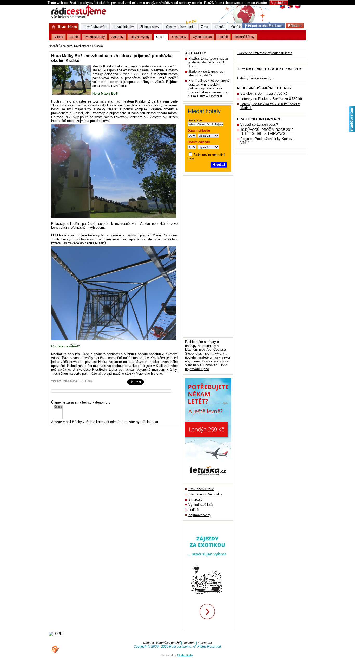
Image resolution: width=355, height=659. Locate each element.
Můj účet (236, 27)
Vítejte (58, 37)
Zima (204, 27)
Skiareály (195, 499)
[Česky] (282, 8)
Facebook (205, 643)
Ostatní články (244, 37)
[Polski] (297, 8)
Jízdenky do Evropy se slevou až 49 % (205, 73)
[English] (290, 8)
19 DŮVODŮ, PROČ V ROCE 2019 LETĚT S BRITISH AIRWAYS (266, 132)
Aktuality (117, 37)
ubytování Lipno (197, 369)
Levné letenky (124, 27)
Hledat (218, 164)
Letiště (193, 510)
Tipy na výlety (139, 37)
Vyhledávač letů (200, 505)
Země (74, 37)
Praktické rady (95, 37)
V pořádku (278, 3)
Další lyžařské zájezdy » (255, 78)
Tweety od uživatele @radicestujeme (264, 53)
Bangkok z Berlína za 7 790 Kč (263, 93)
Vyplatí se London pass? (259, 124)
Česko (160, 37)
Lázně (219, 27)
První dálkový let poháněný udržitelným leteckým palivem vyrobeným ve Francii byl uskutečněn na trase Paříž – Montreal (208, 88)
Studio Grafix (185, 655)
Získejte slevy (149, 27)
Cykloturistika (202, 37)
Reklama (189, 643)
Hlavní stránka (82, 45)
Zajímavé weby (199, 515)
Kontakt (148, 643)
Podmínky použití (168, 643)
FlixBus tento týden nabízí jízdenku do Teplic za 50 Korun (208, 62)
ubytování (192, 361)
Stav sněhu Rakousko (205, 494)
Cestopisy (179, 37)
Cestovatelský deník (180, 27)
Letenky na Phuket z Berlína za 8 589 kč (271, 99)
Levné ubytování (95, 27)
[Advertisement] (168, 45)
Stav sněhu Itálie (201, 489)
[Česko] (58, 407)
